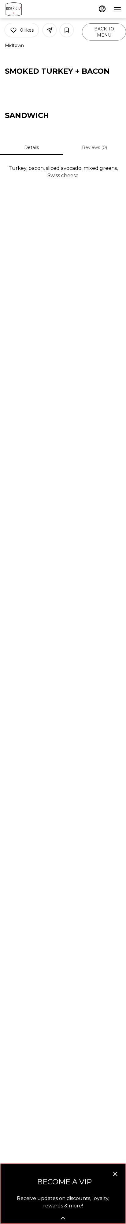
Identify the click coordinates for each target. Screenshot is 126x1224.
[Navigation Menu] (117, 9)
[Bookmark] (66, 30)
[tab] (31, 147)
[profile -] (102, 9)
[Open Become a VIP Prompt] (63, 1218)
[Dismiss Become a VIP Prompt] (115, 1174)
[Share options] (49, 30)
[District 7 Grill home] (32, 9)
